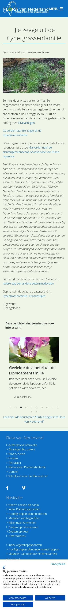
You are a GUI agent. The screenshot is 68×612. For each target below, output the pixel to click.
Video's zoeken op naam (23, 505)
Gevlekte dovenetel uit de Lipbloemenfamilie (32, 370)
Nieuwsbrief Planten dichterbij (26, 467)
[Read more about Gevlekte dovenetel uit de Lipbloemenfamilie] (34, 350)
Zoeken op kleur (18, 531)
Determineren (17, 536)
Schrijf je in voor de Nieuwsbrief (27, 476)
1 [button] (10, 407)
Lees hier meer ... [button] (23, 396)
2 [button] (15, 407)
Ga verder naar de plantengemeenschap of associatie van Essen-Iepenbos (31, 152)
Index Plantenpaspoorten (24, 509)
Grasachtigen (26, 123)
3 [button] (21, 407)
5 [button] (31, 407)
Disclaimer (14, 463)
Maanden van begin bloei (23, 518)
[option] (34, 369)
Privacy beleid (16, 454)
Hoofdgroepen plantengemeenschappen (33, 549)
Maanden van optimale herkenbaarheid (32, 554)
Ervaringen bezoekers (21, 449)
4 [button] (26, 407)
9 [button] (52, 407)
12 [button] (36, 412)
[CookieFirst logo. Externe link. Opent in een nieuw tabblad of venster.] (4, 567)
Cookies (13, 458)
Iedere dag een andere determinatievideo (28, 283)
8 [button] (47, 407)
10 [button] (57, 407)
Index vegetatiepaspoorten (25, 545)
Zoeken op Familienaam (23, 527)
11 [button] (31, 412)
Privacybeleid (58, 564)
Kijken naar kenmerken (22, 523)
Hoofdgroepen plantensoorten (27, 514)
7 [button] (42, 407)
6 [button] (36, 407)
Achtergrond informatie (22, 445)
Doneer (13, 472)
